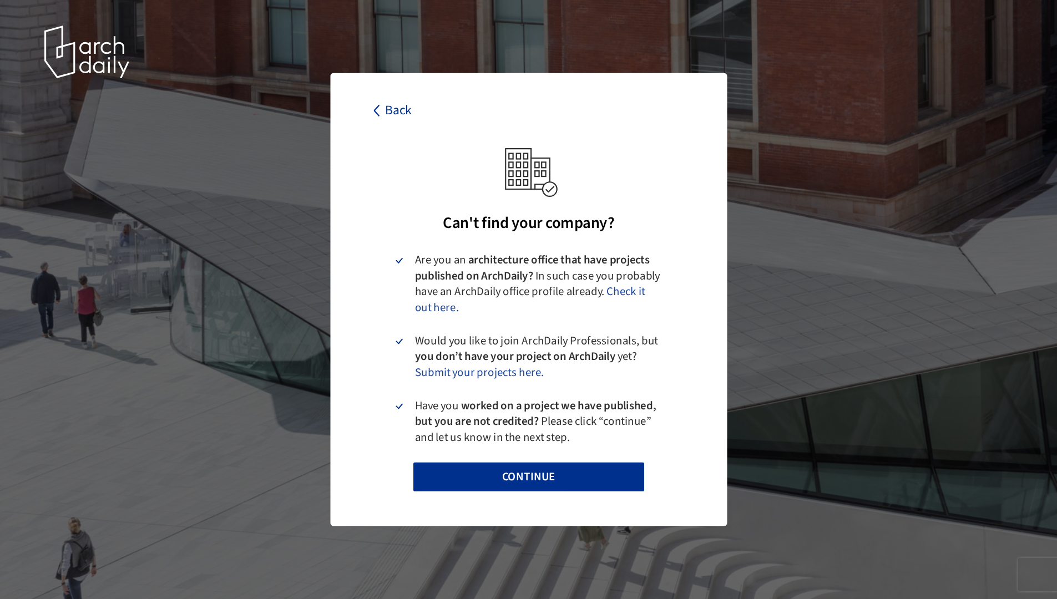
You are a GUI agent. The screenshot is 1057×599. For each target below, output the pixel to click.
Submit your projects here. (479, 372)
